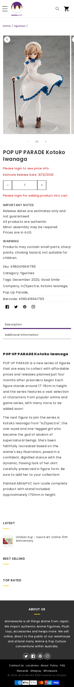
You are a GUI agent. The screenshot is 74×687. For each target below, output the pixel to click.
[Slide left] (28, 141)
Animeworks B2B (29, 675)
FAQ (62, 665)
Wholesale (50, 671)
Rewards (22, 671)
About (44, 665)
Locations (32, 665)
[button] (5, 8)
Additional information (21, 335)
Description (13, 324)
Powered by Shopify (54, 675)
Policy (54, 665)
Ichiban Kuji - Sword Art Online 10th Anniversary (42, 538)
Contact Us (16, 665)
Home (7, 26)
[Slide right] (45, 141)
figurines (19, 26)
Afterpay (35, 671)
